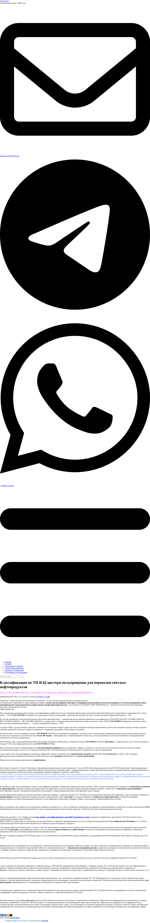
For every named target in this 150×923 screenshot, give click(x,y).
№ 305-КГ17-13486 (42, 697)
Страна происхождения (14, 668)
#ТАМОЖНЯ (14, 918)
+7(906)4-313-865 (7, 486)
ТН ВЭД (8, 664)
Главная (8, 662)
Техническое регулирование (16, 672)
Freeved (44, 921)
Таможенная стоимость (14, 666)
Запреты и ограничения (14, 670)
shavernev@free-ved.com (9, 156)
